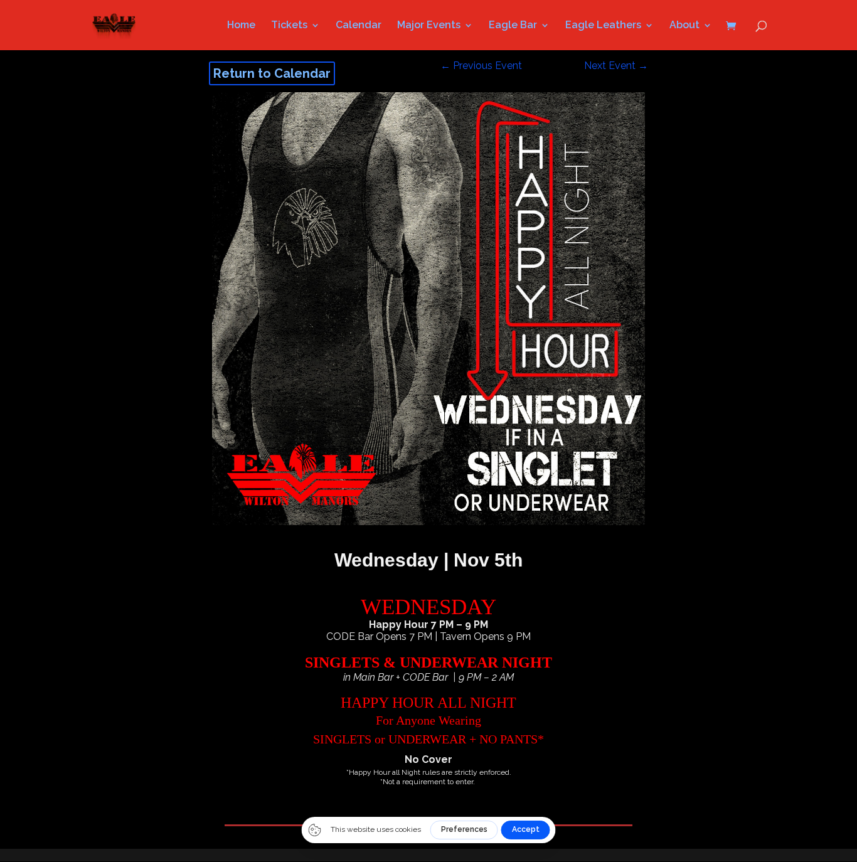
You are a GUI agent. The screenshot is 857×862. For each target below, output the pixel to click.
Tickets (289, 26)
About (684, 26)
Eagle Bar (513, 26)
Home (241, 26)
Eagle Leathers (603, 26)
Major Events (428, 26)
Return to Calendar (272, 73)
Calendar (358, 26)
